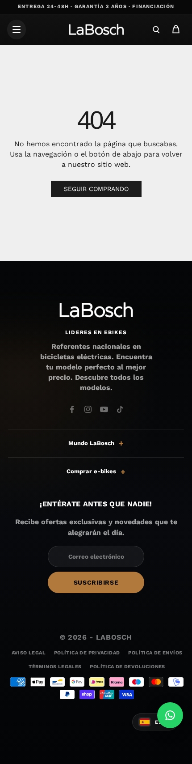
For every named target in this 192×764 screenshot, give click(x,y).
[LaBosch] (96, 29)
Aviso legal (29, 653)
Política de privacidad (87, 653)
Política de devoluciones (127, 667)
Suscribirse (96, 582)
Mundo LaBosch (91, 443)
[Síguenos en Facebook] (71, 409)
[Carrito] (176, 29)
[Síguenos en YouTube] (104, 409)
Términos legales (55, 667)
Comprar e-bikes (91, 471)
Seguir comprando (96, 188)
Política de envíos (155, 653)
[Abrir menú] (16, 29)
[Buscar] (156, 29)
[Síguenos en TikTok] (120, 409)
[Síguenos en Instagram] (87, 409)
